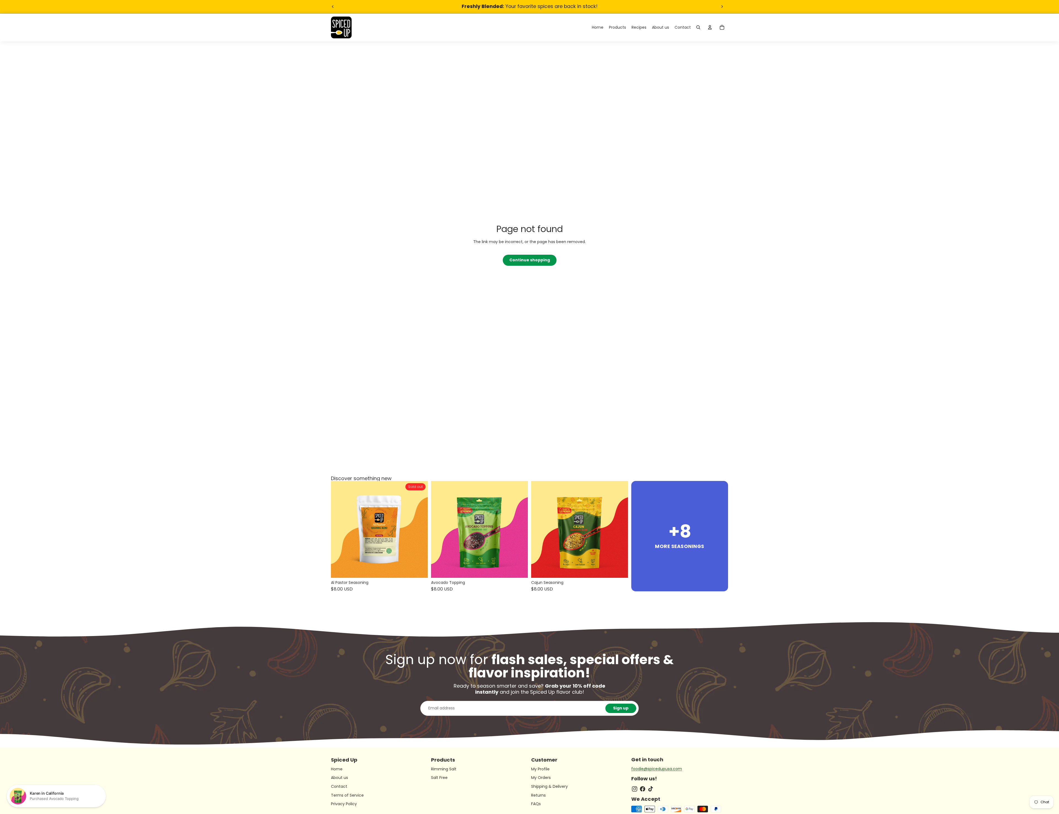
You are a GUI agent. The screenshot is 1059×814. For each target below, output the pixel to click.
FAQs (536, 804)
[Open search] (698, 27)
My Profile (540, 769)
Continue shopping (529, 260)
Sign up (621, 708)
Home (337, 769)
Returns (538, 795)
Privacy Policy (344, 804)
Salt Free (439, 777)
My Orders (541, 777)
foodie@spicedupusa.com (656, 769)
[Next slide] (722, 7)
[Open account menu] (710, 27)
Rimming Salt (443, 769)
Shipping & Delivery (549, 786)
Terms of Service (347, 795)
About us (339, 777)
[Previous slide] (333, 7)
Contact (339, 786)
